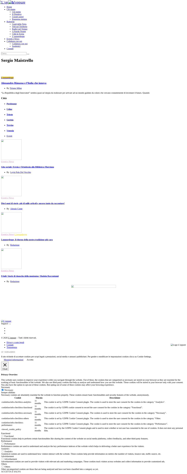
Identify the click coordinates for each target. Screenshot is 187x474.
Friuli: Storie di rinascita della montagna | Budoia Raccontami (30, 276)
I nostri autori (18, 17)
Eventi (9, 136)
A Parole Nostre (19, 31)
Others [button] (4, 464)
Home (9, 7)
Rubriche (11, 21)
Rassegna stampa (19, 19)
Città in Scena (18, 34)
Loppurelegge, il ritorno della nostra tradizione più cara (27, 240)
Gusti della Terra (19, 24)
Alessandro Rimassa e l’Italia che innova (23, 83)
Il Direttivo (16, 14)
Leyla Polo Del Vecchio (20, 172)
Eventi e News (13, 39)
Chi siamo (11, 9)
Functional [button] (5, 433)
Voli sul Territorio (19, 26)
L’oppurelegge (18, 36)
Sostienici (16, 46)
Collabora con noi (14, 41)
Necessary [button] (5, 387)
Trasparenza (12, 347)
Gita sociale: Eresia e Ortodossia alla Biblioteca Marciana (27, 167)
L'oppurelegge (7, 78)
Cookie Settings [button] (144, 356)
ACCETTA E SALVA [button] (11, 471)
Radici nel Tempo (19, 29)
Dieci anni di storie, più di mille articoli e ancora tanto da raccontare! (33, 203)
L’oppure (12, 338)
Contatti (10, 48)
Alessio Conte (16, 209)
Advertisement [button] (7, 456)
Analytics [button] (5, 449)
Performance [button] (6, 441)
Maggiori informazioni (13, 360)
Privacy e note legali (15, 342)
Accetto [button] (30, 360)
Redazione (14, 245)
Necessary (8, 390)
